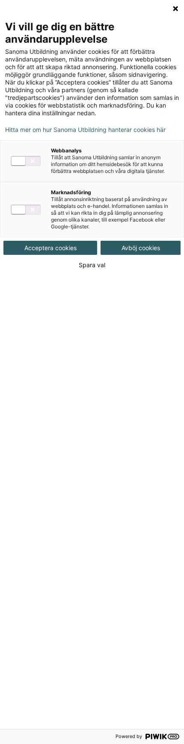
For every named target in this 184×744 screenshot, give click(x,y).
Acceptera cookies (50, 247)
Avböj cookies (141, 247)
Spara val (92, 265)
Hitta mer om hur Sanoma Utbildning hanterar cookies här (85, 129)
